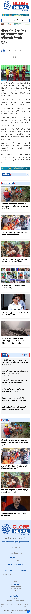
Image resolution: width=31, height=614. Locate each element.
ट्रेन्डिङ (4, 420)
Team (8, 604)
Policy (21, 604)
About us (2, 605)
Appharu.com (17, 612)
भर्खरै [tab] (5, 355)
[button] (28, 20)
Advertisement (15, 604)
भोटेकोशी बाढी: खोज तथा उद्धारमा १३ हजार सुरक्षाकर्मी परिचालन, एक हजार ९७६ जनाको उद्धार (15, 206)
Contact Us (26, 605)
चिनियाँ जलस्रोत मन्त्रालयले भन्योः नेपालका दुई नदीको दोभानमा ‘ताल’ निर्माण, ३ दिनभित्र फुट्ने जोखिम (13, 341)
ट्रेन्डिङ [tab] (25, 355)
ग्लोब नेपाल (9, 51)
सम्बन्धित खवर (7, 183)
